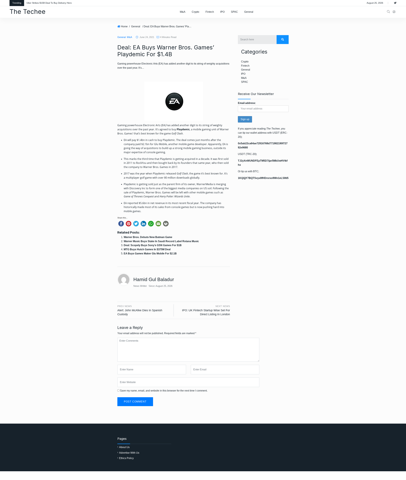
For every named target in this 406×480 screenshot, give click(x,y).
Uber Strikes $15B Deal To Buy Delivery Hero (49, 3)
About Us (124, 447)
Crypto (195, 11)
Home (124, 26)
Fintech (210, 11)
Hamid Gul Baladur (153, 279)
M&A (182, 11)
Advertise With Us (129, 452)
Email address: (247, 103)
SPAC (234, 11)
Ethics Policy (126, 458)
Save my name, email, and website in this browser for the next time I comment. (163, 390)
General (248, 11)
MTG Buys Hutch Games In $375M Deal (147, 249)
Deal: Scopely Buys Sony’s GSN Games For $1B (153, 245)
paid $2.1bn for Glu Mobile (151, 144)
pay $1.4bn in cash (143, 140)
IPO (222, 11)
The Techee (28, 11)
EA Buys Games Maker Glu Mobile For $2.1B (150, 253)
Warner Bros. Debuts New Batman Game (148, 237)
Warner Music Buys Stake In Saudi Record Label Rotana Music (161, 241)
